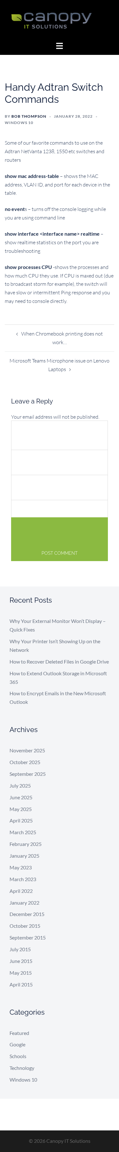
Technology (22, 1068)
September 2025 (28, 774)
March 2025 (23, 832)
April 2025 (21, 820)
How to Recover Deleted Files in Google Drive (59, 661)
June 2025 (21, 797)
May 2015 (21, 973)
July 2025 (20, 785)
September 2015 (28, 937)
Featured (19, 1033)
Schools (18, 1056)
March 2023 (23, 879)
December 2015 (27, 914)
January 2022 (24, 903)
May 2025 (21, 809)
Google (17, 1044)
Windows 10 (19, 122)
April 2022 (21, 891)
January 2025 (24, 856)
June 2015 (21, 961)
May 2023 (21, 867)
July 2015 (20, 949)
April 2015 (21, 984)
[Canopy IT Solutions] (59, 20)
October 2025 (25, 762)
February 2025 (26, 844)
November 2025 (27, 750)
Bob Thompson (28, 116)
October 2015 (25, 926)
